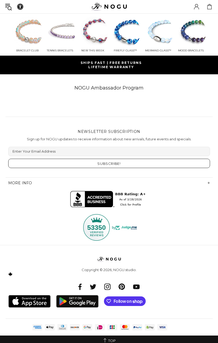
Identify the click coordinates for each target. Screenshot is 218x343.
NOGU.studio (109, 6)
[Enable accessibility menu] (20, 6)
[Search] (8, 7)
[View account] (196, 6)
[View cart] (209, 6)
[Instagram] (107, 286)
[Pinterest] (122, 286)
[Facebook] (80, 286)
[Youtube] (136, 286)
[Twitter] (93, 286)
